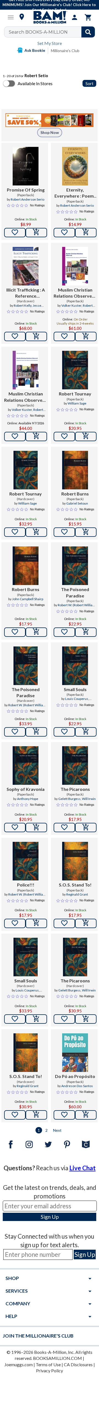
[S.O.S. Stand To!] (75, 861)
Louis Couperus (76, 699)
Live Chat (82, 1168)
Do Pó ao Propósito (75, 1076)
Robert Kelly (22, 305)
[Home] (49, 17)
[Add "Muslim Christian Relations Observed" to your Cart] (86, 336)
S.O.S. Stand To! (75, 884)
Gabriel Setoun (77, 503)
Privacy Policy (49, 1370)
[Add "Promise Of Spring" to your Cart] (36, 232)
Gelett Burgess (69, 799)
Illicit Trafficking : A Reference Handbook (25, 293)
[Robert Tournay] (75, 370)
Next (57, 1130)
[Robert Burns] (75, 470)
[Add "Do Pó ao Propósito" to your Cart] (86, 1115)
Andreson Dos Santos (77, 1086)
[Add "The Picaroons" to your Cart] (86, 827)
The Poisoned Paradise (75, 592)
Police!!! (25, 884)
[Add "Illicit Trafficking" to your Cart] (36, 336)
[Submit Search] (88, 31)
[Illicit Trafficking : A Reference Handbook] (25, 266)
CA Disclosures (78, 1364)
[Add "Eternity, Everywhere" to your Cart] (86, 232)
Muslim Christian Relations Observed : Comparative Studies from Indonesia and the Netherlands (75, 293)
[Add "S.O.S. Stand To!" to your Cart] (86, 923)
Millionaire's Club (65, 50)
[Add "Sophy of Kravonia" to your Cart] (36, 827)
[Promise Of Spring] (25, 166)
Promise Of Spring (26, 189)
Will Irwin (89, 799)
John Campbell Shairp (27, 599)
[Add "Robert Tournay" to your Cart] (86, 436)
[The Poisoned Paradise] (75, 565)
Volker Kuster (71, 305)
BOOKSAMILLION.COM (57, 1358)
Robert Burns (75, 493)
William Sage (77, 403)
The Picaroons (75, 789)
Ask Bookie (34, 50)
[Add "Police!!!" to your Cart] (36, 923)
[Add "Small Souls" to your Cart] (86, 732)
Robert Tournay (75, 393)
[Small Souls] (75, 665)
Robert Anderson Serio (27, 199)
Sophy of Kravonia (26, 789)
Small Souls (75, 689)
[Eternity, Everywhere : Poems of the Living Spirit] (75, 166)
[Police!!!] (25, 861)
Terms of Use (48, 1364)
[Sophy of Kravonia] (25, 765)
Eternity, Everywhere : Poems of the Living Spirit (75, 193)
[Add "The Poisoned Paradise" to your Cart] (86, 632)
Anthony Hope (27, 799)
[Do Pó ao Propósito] (75, 1052)
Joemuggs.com (18, 1364)
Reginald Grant (77, 894)
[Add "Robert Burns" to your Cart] (86, 532)
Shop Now (49, 132)
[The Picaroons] (75, 765)
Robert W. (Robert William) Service (77, 607)
